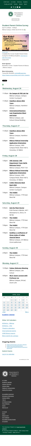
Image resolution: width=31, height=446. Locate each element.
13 (4, 305)
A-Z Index (13, 2)
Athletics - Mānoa (8, 323)
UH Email (4, 412)
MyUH (25, 4)
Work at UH (5, 407)
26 (27, 307)
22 (11, 307)
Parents (16, 4)
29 (11, 310)
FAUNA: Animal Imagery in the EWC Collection (17, 344)
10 (19, 302)
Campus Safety (6, 398)
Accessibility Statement (8, 394)
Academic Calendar (8, 315)
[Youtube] (19, 7)
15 (11, 305)
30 (15, 310)
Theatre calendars (8, 328)
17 (19, 305)
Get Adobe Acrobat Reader (9, 419)
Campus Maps (5, 386)
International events (9, 331)
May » (27, 312)
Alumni (20, 4)
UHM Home (6, 2)
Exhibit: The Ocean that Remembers (15, 346)
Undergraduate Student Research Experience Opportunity (17, 347)
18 (23, 305)
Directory (19, 2)
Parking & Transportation (8, 388)
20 (4, 307)
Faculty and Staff (8, 4)
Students (25, 2)
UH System (5, 421)
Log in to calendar (8, 354)
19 (27, 305)
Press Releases (6, 403)
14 (8, 305)
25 (23, 307)
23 (15, 307)
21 (8, 307)
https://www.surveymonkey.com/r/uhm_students (16, 75)
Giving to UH (5, 415)
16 (15, 305)
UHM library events (8, 333)
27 (4, 310)
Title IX (4, 400)
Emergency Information (8, 396)
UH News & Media (6, 402)
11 (23, 302)
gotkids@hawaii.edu (20, 73)
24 (19, 307)
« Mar (4, 312)
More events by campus (10, 336)
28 (8, 310)
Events (3, 405)
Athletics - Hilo (7, 326)
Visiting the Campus (7, 390)
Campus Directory (6, 384)
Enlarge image (5, 52)
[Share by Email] (3, 85)
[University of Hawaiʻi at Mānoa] (15, 14)
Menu (16, 20)
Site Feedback (5, 417)
